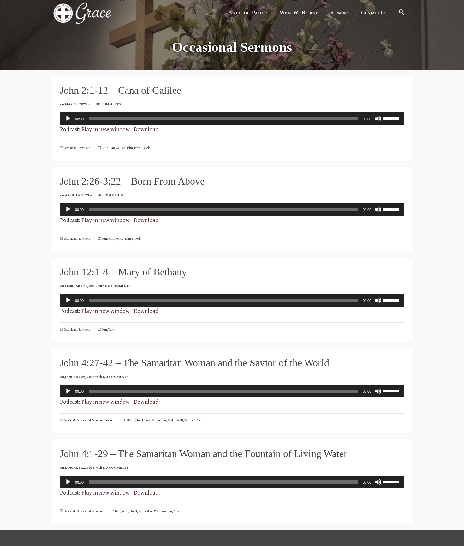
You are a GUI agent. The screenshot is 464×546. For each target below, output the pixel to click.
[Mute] (378, 118)
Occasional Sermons (77, 148)
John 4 (146, 420)
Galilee (121, 148)
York (147, 148)
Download (146, 129)
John (130, 148)
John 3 (129, 239)
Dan (112, 148)
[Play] (68, 118)
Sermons (111, 420)
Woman (189, 420)
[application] (232, 118)
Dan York (70, 420)
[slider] (392, 118)
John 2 (138, 148)
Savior (171, 420)
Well (180, 420)
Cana (105, 148)
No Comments (108, 104)
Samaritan (159, 420)
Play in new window (105, 129)
